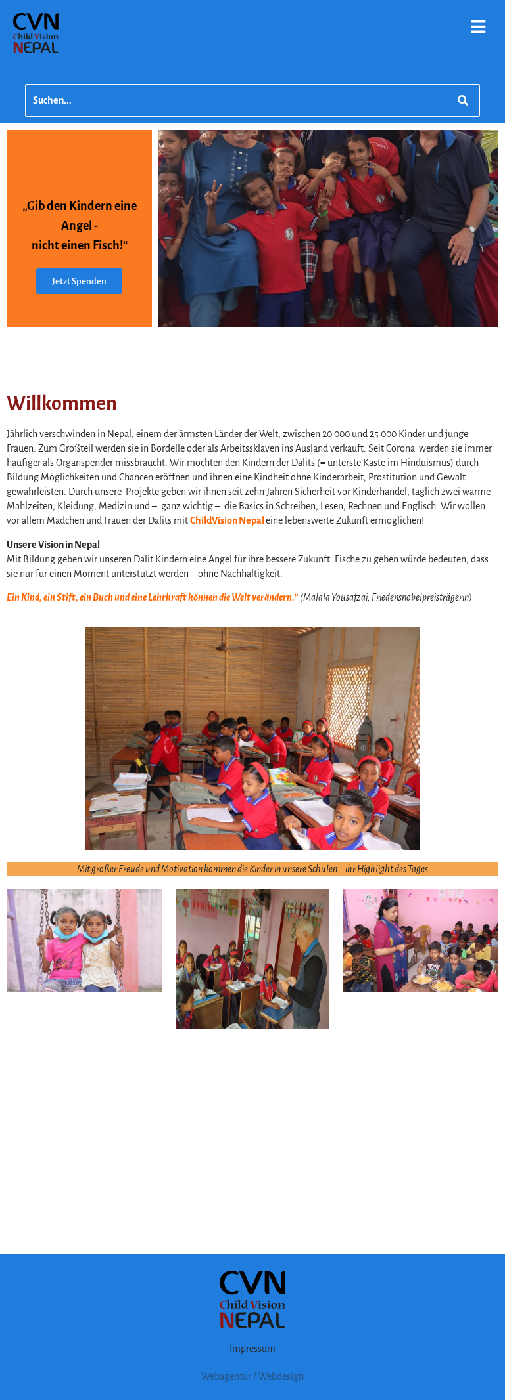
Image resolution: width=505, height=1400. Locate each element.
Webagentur (226, 1376)
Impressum (252, 1349)
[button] (479, 27)
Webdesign (281, 1376)
